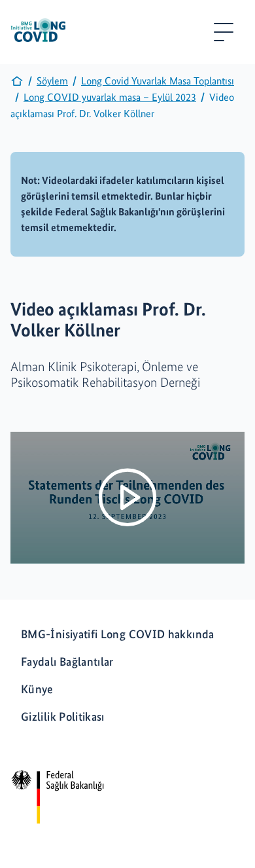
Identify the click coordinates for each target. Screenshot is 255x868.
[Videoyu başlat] (127, 497)
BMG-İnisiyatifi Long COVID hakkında (117, 634)
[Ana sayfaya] (17, 84)
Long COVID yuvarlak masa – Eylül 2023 (110, 97)
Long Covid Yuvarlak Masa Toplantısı (157, 81)
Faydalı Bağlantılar (67, 661)
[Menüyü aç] (224, 32)
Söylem (52, 81)
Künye (37, 689)
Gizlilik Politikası (63, 716)
